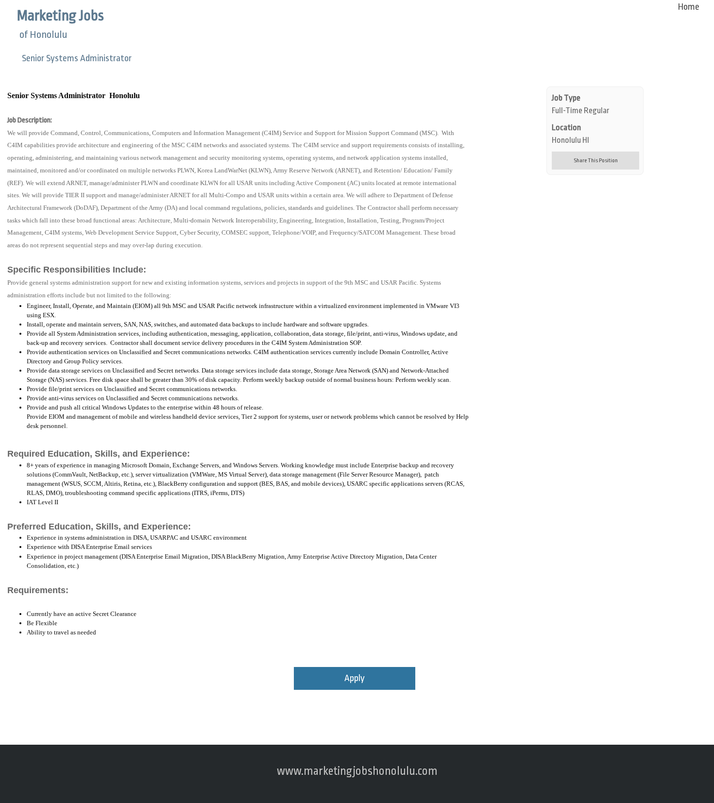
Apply (354, 678)
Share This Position (596, 160)
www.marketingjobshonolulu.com (357, 771)
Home (688, 6)
